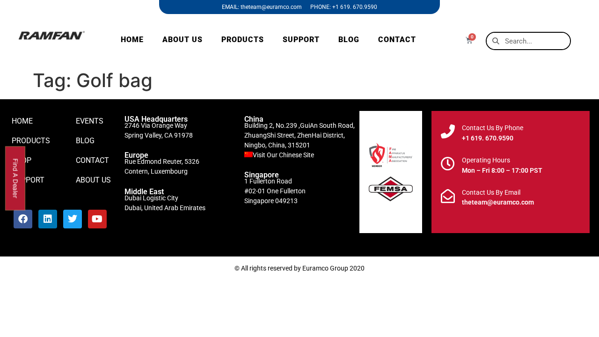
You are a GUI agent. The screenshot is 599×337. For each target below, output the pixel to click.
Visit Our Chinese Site (283, 155)
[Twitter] (72, 219)
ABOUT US (182, 39)
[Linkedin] (47, 219)
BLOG (348, 39)
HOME (132, 39)
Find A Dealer (16, 178)
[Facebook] (23, 219)
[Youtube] (97, 219)
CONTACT (397, 39)
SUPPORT (301, 39)
